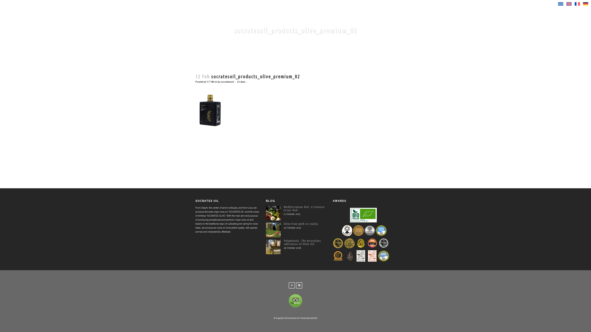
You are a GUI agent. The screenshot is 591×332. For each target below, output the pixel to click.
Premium (560, 14)
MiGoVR (314, 318)
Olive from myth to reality (301, 223)
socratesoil (227, 81)
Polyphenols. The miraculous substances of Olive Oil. (302, 242)
